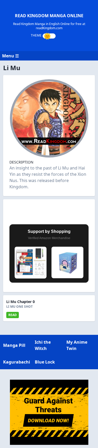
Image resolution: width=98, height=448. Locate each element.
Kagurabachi (16, 362)
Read (12, 315)
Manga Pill (14, 345)
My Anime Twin (76, 345)
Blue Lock (45, 362)
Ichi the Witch (43, 345)
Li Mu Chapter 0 (20, 301)
